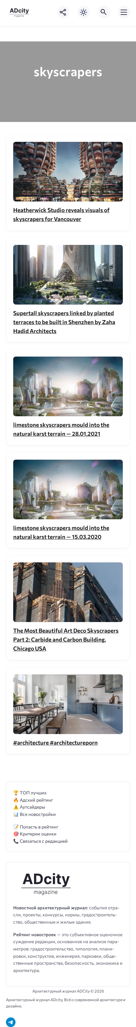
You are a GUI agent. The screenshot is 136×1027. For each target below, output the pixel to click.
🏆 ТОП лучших (30, 792)
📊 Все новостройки (34, 814)
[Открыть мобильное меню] (124, 12)
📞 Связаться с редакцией (40, 841)
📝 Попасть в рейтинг (35, 826)
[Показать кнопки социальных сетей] (63, 12)
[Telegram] (11, 1022)
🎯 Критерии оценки (34, 833)
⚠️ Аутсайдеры (29, 807)
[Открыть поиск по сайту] (103, 12)
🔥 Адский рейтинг (33, 800)
